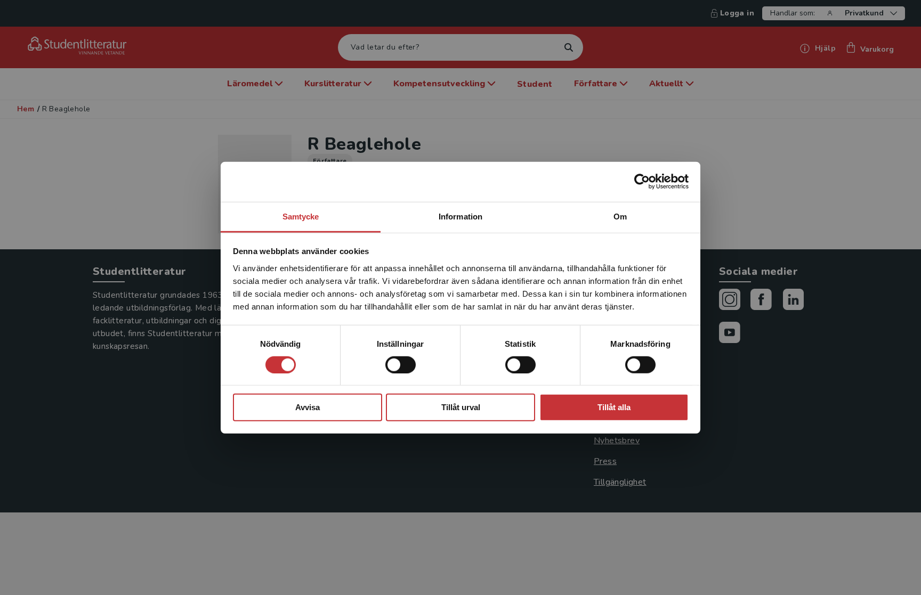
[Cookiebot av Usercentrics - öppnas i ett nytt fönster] (642, 182)
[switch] (400, 364)
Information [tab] (460, 216)
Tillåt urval (460, 407)
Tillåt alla (614, 407)
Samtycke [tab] (300, 216)
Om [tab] (620, 216)
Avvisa (307, 407)
